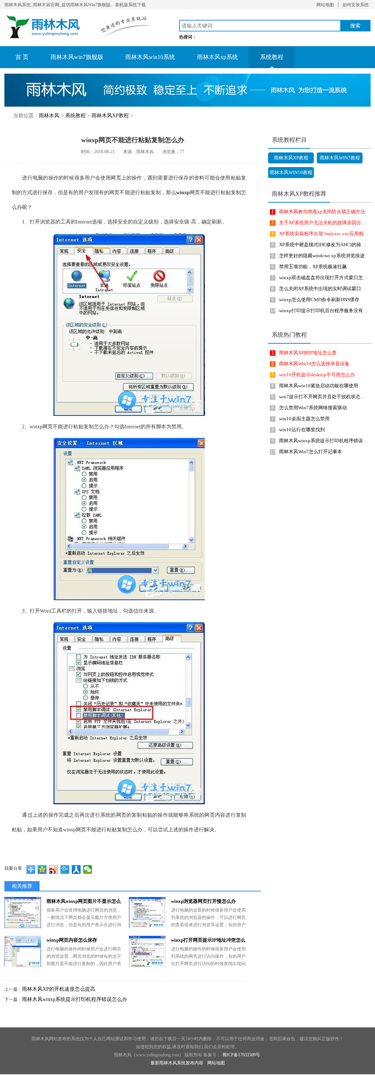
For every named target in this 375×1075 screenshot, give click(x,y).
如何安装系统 (355, 4)
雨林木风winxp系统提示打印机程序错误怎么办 (74, 999)
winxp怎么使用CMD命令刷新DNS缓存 (319, 299)
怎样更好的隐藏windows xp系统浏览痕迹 (322, 255)
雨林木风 (49, 115)
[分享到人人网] (76, 869)
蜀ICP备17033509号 (241, 1054)
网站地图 (325, 4)
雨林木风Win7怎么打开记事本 (310, 451)
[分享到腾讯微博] (65, 869)
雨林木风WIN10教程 (291, 172)
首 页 (22, 57)
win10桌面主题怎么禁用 (304, 418)
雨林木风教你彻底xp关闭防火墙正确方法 (322, 211)
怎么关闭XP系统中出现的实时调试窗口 (320, 288)
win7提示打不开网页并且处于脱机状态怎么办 (327, 396)
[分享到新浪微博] (53, 869)
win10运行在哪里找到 (302, 429)
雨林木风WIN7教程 (340, 157)
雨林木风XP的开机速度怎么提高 (58, 989)
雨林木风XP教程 (110, 115)
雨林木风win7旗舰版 (77, 57)
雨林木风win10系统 (150, 57)
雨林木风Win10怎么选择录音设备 (314, 363)
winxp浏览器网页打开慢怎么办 (203, 901)
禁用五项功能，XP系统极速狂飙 (313, 266)
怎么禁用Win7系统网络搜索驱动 (313, 407)
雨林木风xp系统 (217, 57)
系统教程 (271, 57)
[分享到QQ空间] (42, 869)
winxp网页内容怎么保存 (72, 940)
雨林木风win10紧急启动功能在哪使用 (318, 385)
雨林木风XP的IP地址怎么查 (308, 352)
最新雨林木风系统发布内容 (177, 1062)
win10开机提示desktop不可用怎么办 (317, 374)
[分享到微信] (87, 869)
